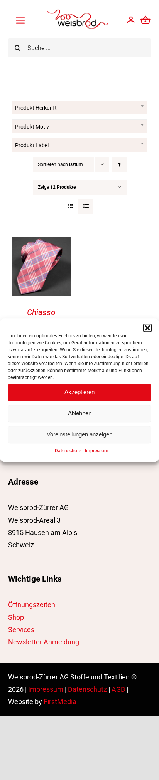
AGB (118, 689)
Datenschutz (68, 450)
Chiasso (41, 312)
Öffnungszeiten (31, 605)
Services (21, 630)
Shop (16, 617)
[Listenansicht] (85, 206)
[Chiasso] (41, 243)
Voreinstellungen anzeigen (79, 434)
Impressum (96, 450)
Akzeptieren (79, 392)
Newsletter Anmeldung (43, 642)
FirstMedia (60, 702)
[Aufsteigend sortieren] (119, 165)
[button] (147, 328)
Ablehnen (79, 413)
